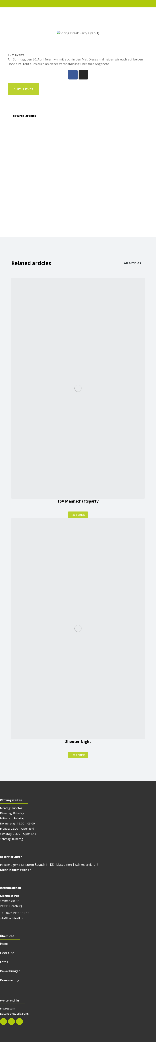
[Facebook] (73, 74)
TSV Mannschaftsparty (78, 501)
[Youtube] (19, 1021)
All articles (132, 263)
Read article (78, 514)
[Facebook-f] (3, 1021)
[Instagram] (83, 74)
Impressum (7, 1008)
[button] (23, 89)
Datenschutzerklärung (14, 1013)
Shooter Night (78, 741)
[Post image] (78, 388)
